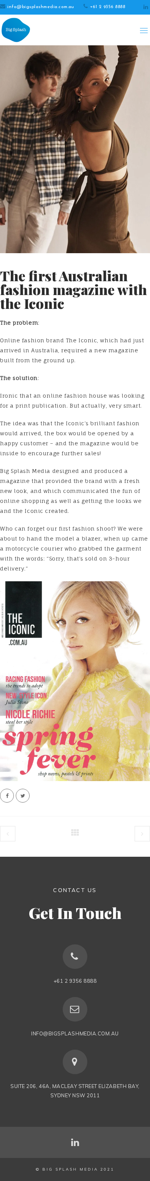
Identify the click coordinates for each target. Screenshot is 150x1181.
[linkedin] (146, 7)
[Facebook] (7, 796)
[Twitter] (23, 796)
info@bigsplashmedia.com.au (40, 7)
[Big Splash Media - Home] (15, 30)
